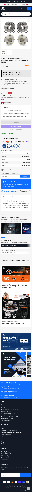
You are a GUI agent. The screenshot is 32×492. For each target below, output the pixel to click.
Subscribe (25, 475)
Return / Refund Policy (7, 454)
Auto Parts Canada (6, 434)
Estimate (25, 176)
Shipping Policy (5, 452)
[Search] (19, 8)
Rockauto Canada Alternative (9, 430)
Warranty (24, 191)
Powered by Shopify (21, 490)
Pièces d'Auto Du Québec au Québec (11, 432)
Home (2, 428)
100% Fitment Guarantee (10, 191)
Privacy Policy (5, 456)
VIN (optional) (6, 107)
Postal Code (9, 173)
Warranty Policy (5, 459)
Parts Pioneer (13, 490)
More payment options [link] (16, 129)
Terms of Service (6, 458)
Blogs (2, 442)
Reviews (3, 444)
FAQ (2, 436)
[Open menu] (29, 8)
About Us (3, 438)
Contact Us (4, 440)
